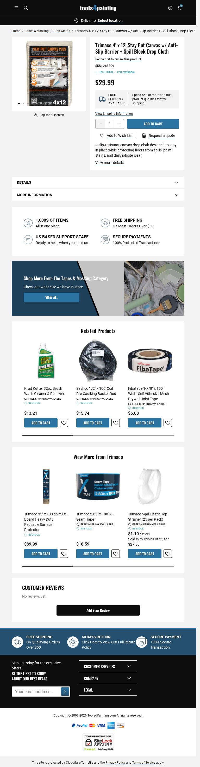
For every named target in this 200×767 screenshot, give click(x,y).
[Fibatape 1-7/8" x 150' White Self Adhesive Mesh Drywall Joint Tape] (150, 361)
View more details (109, 163)
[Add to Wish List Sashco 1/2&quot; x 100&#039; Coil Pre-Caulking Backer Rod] (115, 423)
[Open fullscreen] (49, 74)
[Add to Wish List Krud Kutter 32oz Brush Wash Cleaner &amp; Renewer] (64, 423)
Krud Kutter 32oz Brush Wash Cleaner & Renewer (44, 391)
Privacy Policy (115, 762)
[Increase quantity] (119, 124)
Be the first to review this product (118, 59)
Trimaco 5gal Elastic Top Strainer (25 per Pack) (147, 516)
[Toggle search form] (25, 7)
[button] (108, 666)
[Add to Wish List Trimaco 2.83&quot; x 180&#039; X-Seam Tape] (115, 553)
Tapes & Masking (37, 31)
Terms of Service (143, 762)
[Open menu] (16, 7)
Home (16, 31)
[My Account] (170, 7)
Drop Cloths (61, 31)
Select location (110, 20)
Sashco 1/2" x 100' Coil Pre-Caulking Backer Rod (96, 391)
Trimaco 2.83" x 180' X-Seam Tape (94, 516)
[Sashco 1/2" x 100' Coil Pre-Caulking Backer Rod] (98, 361)
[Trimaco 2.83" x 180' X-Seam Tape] (98, 487)
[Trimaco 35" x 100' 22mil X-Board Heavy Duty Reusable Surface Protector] (46, 487)
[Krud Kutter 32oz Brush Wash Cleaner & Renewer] (46, 361)
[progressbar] (98, 435)
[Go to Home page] (98, 8)
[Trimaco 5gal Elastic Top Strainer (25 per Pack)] (150, 487)
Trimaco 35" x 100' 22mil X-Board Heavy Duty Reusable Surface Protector (45, 522)
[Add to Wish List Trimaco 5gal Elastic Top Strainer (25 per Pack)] (168, 553)
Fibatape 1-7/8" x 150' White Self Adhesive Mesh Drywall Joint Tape (148, 393)
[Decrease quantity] (100, 124)
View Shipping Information (114, 114)
